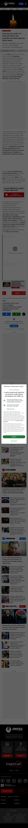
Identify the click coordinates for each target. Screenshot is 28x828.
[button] (14, 409)
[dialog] (14, 414)
